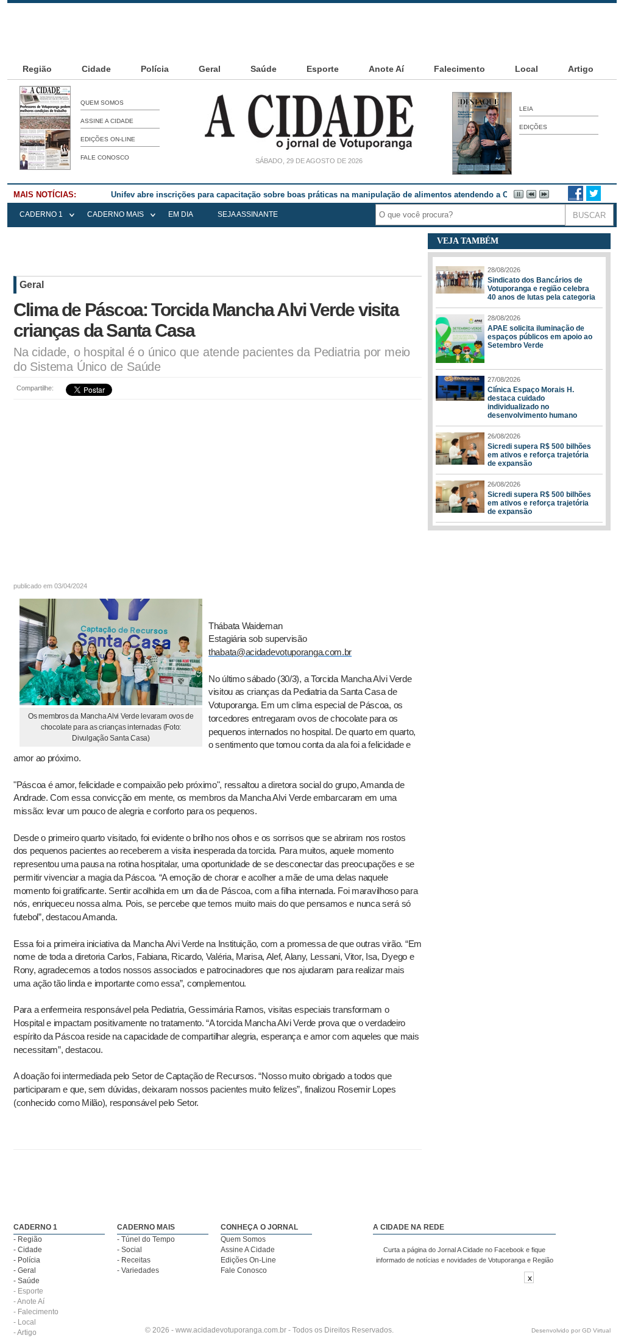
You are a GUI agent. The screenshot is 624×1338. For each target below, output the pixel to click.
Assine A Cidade (106, 121)
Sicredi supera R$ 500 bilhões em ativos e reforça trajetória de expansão (539, 455)
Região (37, 69)
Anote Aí (386, 69)
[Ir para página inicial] (309, 150)
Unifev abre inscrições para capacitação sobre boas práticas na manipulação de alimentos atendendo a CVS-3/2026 (328, 194)
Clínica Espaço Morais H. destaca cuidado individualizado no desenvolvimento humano (532, 403)
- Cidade (27, 1249)
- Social (129, 1249)
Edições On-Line (107, 139)
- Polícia (26, 1260)
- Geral (24, 1270)
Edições (533, 127)
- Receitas (134, 1260)
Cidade (96, 69)
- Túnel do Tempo (146, 1239)
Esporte (323, 69)
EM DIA (180, 214)
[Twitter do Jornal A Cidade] (593, 198)
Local (526, 69)
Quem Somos (102, 102)
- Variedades (138, 1270)
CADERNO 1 (41, 214)
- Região (27, 1239)
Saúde (263, 69)
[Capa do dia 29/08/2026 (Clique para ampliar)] (45, 167)
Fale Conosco (104, 157)
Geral (210, 69)
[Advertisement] (312, 30)
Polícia (155, 69)
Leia (526, 108)
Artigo (581, 69)
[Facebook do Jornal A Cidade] (575, 198)
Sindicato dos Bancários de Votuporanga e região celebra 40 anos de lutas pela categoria (541, 288)
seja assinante (248, 214)
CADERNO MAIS (115, 214)
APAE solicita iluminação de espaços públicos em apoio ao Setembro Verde (540, 337)
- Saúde (26, 1280)
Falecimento (459, 69)
